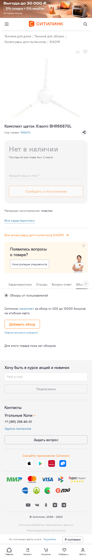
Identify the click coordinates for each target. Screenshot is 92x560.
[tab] (20, 285)
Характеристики (20, 284)
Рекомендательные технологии (46, 530)
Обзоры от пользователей (29, 295)
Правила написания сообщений (21, 332)
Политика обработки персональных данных (46, 524)
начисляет (26, 309)
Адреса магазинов (17, 429)
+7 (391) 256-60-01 (18, 422)
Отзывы (41, 284)
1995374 (25, 132)
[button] (9, 551)
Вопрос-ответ (62, 284)
